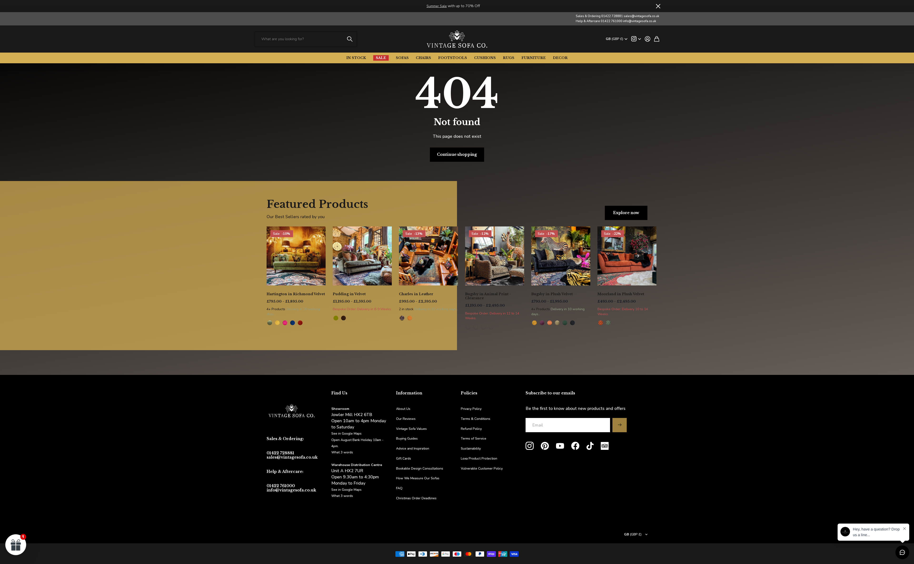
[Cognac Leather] (410, 318)
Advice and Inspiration (412, 448)
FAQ (399, 488)
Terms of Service (473, 438)
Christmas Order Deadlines (416, 498)
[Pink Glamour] (285, 323)
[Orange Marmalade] (549, 323)
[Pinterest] (545, 446)
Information (409, 393)
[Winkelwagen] (656, 39)
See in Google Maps (346, 489)
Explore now (626, 212)
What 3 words (342, 452)
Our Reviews (406, 419)
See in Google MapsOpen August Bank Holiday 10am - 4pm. (357, 439)
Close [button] (657, 6)
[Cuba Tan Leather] (402, 318)
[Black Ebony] (572, 323)
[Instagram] (530, 446)
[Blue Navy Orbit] (292, 323)
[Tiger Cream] (483, 327)
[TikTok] (590, 446)
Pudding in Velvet (349, 294)
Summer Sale (437, 6)
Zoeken (350, 39)
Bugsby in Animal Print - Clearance (488, 296)
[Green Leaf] (270, 323)
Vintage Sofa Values (411, 429)
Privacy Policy (471, 409)
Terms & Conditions (475, 419)
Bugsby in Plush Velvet (552, 294)
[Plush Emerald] (608, 323)
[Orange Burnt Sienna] (300, 323)
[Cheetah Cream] (491, 327)
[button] (637, 255)
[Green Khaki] (557, 323)
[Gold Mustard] (534, 323)
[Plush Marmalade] (600, 323)
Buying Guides (407, 438)
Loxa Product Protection (479, 458)
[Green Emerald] (565, 323)
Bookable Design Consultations (419, 468)
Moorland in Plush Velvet (620, 294)
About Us (403, 409)
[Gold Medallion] (277, 323)
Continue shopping (457, 154)
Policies (469, 393)
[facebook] (575, 446)
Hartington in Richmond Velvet (296, 294)
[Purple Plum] (542, 323)
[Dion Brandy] (343, 318)
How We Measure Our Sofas (417, 478)
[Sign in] (647, 39)
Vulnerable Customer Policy (482, 468)
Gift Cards (403, 458)
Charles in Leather (416, 294)
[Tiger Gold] (476, 327)
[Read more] (636, 39)
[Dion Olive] (336, 318)
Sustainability (471, 448)
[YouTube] (560, 446)
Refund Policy (471, 429)
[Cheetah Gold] (468, 327)
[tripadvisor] (605, 446)
